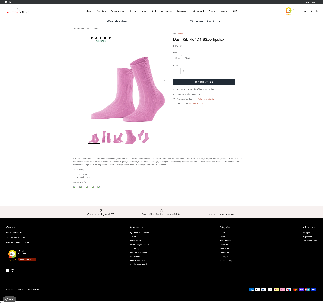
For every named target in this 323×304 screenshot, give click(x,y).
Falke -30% (101, 11)
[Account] (305, 11)
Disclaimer (134, 236)
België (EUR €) (311, 2)
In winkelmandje (204, 82)
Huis (74, 28)
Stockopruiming (226, 260)
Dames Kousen (225, 236)
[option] (128, 79)
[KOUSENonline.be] (17, 11)
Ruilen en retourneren (138, 252)
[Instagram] (10, 2)
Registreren (307, 236)
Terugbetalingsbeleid (138, 264)
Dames (133, 11)
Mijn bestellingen (310, 240)
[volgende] (165, 79)
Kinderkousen (225, 244)
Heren (143, 11)
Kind (154, 11)
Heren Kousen (225, 240)
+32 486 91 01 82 (196, 103)
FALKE (180, 33)
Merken (224, 11)
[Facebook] (6, 2)
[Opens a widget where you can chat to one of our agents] (9, 299)
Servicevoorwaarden (138, 260)
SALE (235, 11)
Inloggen (306, 232)
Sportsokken (182, 11)
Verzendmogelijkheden (139, 244)
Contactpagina (135, 248)
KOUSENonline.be (18, 289)
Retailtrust (36, 289)
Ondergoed (198, 11)
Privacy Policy (135, 240)
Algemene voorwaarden (139, 232)
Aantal (176, 65)
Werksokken (166, 11)
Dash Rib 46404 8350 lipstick (88, 28)
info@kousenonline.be (205, 99)
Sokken (212, 11)
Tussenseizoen (117, 11)
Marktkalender (135, 256)
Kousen (222, 232)
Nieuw (88, 11)
